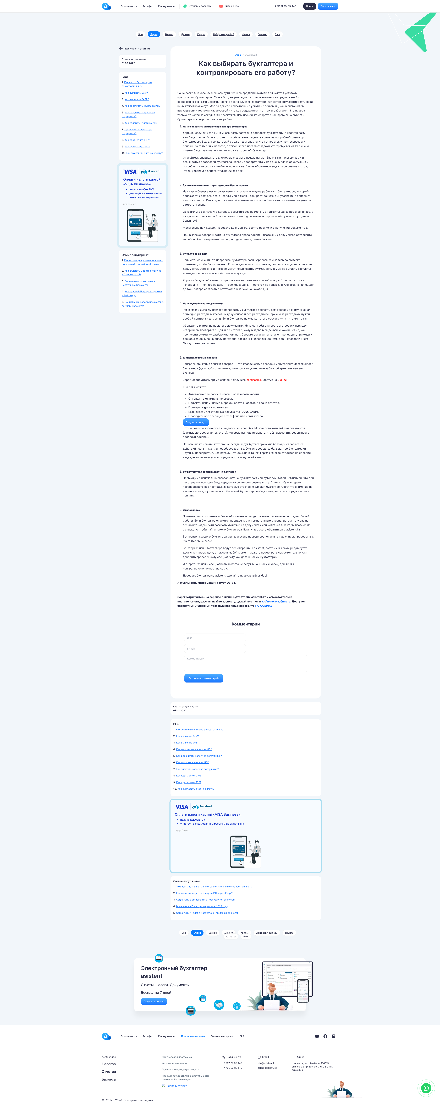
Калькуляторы (166, 6)
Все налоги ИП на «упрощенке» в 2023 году (202, 906)
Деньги (185, 34)
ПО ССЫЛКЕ (263, 605)
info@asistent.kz (266, 1063)
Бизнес (169, 34)
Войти (309, 6)
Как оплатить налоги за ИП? (141, 122)
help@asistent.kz (267, 1067)
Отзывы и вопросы (199, 5)
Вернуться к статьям (137, 48)
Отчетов (109, 1072)
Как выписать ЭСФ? (136, 92)
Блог (277, 34)
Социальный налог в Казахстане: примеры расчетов (207, 912)
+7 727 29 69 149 (232, 1063)
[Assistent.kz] (106, 6)
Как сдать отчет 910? (137, 139)
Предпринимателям (193, 1036)
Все (140, 34)
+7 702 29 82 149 (232, 1067)
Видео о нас (231, 5)
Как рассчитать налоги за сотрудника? (199, 755)
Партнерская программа (177, 1056)
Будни (153, 34)
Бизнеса (109, 1079)
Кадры (201, 34)
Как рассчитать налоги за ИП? (142, 105)
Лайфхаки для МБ (223, 34)
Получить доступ (196, 422)
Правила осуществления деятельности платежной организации (185, 1077)
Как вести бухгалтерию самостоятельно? (200, 729)
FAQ (242, 1036)
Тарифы (147, 6)
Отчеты (262, 34)
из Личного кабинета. (276, 601)
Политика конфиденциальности (180, 1069)
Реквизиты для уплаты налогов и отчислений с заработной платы (214, 886)
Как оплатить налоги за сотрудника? (197, 769)
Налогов (109, 1064)
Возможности (128, 6)
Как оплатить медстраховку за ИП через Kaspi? (204, 893)
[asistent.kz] (106, 1036)
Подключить (328, 6)
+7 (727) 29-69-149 (284, 6)
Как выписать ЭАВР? (137, 99)
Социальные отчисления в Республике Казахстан (205, 899)
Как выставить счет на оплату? (144, 153)
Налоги (246, 34)
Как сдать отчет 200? (137, 146)
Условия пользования (174, 1063)
